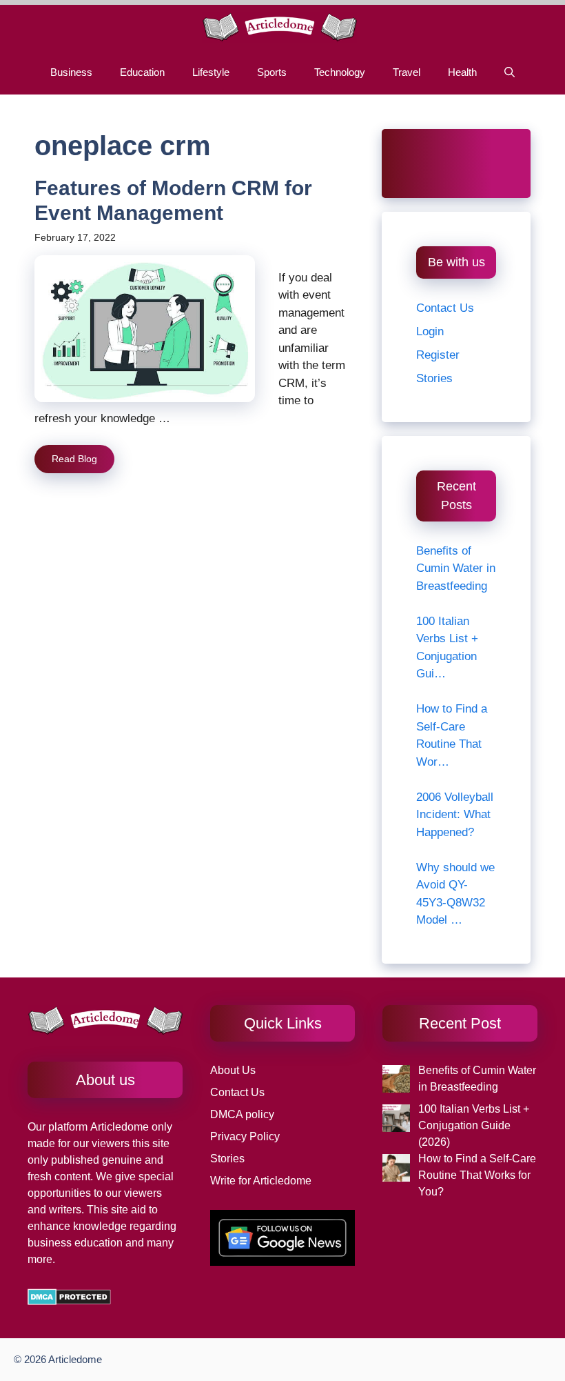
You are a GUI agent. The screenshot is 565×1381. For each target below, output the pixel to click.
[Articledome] (279, 27)
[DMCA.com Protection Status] (69, 1301)
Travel (406, 72)
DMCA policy (242, 1114)
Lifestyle (210, 72)
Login (430, 331)
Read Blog (74, 458)
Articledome (118, 1127)
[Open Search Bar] (509, 72)
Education (142, 72)
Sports (272, 72)
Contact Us (445, 308)
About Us (233, 1070)
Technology (339, 72)
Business (71, 72)
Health (462, 72)
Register (438, 354)
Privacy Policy (245, 1136)
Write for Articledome (260, 1180)
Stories (434, 378)
